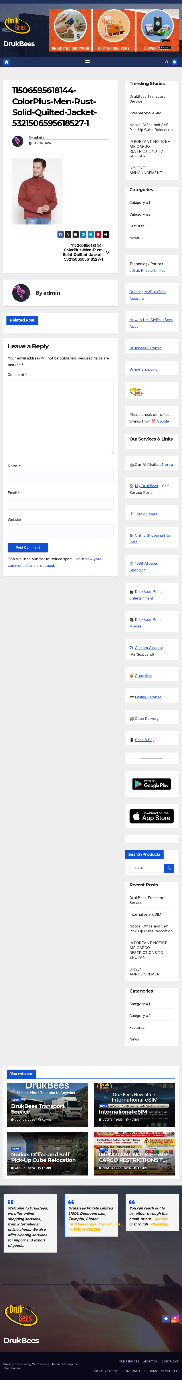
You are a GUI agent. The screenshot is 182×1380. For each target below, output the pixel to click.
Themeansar (12, 1368)
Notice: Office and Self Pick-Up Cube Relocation (43, 1157)
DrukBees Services (145, 348)
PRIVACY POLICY (106, 1371)
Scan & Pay (144, 740)
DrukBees (18, 44)
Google (163, 421)
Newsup (67, 1364)
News (134, 238)
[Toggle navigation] (87, 62)
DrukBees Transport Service (37, 1109)
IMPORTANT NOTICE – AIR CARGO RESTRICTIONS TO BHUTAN (133, 1160)
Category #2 (139, 214)
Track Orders (146, 514)
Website (14, 519)
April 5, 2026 (25, 1168)
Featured (137, 226)
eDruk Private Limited (147, 270)
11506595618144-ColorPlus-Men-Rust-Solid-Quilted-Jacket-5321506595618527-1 (83, 252)
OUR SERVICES (129, 1361)
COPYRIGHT (170, 1361)
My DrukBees (146, 486)
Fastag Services (148, 697)
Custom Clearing (149, 647)
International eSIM (145, 113)
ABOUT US (150, 1361)
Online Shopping (143, 369)
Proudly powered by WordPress (25, 1364)
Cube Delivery (147, 718)
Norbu (167, 464)
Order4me (143, 675)
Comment (17, 374)
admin (39, 137)
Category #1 (139, 202)
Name (14, 466)
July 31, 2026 (25, 1119)
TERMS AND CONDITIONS (139, 1371)
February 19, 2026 (117, 1168)
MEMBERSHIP (170, 1371)
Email (14, 492)
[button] (166, 62)
